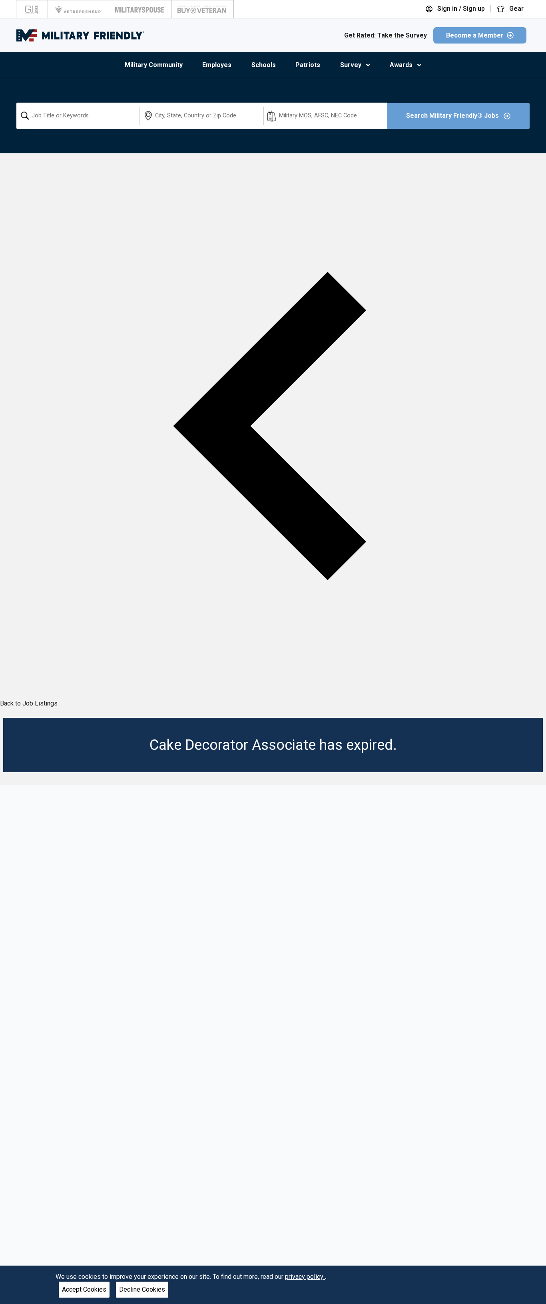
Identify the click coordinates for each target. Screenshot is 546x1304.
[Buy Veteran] (202, 9)
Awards (401, 65)
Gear (516, 8)
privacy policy (305, 1276)
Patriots (307, 65)
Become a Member (475, 35)
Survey (350, 65)
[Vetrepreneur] (78, 9)
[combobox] (77, 116)
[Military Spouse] (140, 9)
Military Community (154, 65)
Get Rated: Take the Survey (385, 35)
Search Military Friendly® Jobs (453, 115)
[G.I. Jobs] (32, 9)
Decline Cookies (142, 1289)
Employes (216, 65)
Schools (263, 65)
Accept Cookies (84, 1289)
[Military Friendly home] (80, 35)
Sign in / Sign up (460, 8)
